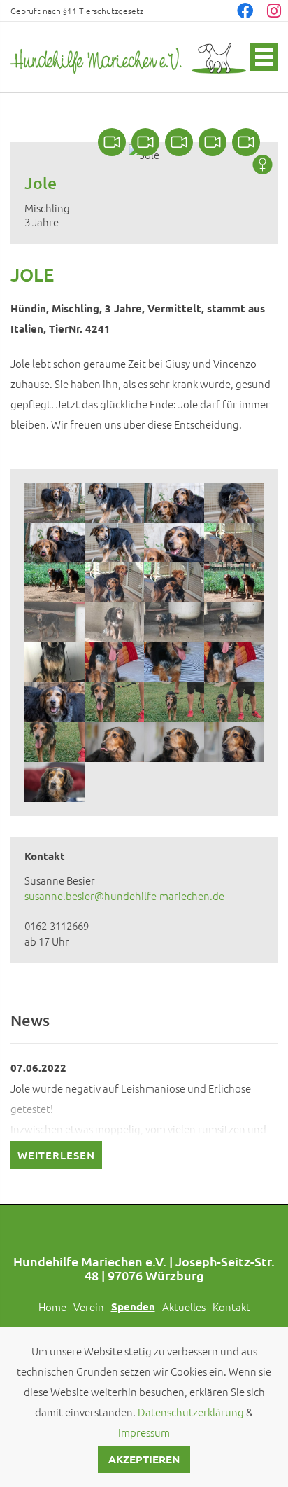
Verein (88, 1306)
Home (52, 1306)
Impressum (144, 1432)
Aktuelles (184, 1306)
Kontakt (231, 1306)
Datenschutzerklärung (191, 1411)
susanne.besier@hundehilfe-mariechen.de (124, 895)
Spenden (133, 1306)
